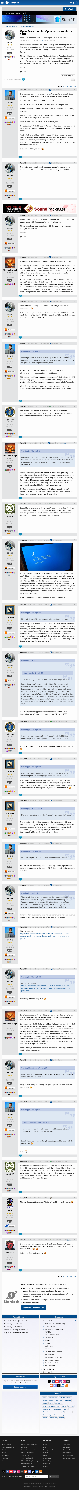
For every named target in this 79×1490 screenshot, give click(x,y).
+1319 (10, 628)
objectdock (59, 1400)
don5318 (10, 1252)
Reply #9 (23, 504)
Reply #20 (23, 1011)
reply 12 (38, 729)
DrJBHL (10, 102)
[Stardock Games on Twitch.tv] (61, 1381)
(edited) (64, 443)
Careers (45, 1452)
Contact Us (46, 1463)
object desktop (47, 1415)
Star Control (25, 1455)
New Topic (69, 9)
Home (5, 26)
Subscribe (54, 1477)
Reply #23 (23, 1161)
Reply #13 (23, 722)
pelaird (10, 42)
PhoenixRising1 (10, 270)
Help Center (66, 1444)
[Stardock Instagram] (64, 1381)
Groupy (4, 1461)
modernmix (53, 1418)
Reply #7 (23, 407)
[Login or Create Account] (71, 3)
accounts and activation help (51, 1406)
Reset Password (68, 1455)
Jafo (10, 1210)
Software (5, 1441)
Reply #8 (23, 443)
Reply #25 (23, 1240)
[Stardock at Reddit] (51, 1385)
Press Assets (47, 1458)
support (61, 1418)
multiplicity (67, 1400)
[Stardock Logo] (11, 2)
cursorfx (53, 1412)
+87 (10, 527)
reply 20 (44, 1068)
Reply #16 (23, 843)
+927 (9, 53)
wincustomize (47, 1409)
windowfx (69, 1412)
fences (44, 1397)
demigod (61, 1412)
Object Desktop (6, 1444)
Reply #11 (23, 605)
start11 (66, 1409)
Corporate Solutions (8, 1447)
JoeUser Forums (57, 1198)
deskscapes (58, 1403)
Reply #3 (23, 215)
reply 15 (34, 893)
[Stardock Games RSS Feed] (66, 1385)
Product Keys (67, 1452)
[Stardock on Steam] (68, 1381)
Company (47, 1441)
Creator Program (48, 1461)
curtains (45, 1418)
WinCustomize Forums (58, 407)
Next (70, 87)
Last (74, 87)
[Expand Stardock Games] (41, 1369)
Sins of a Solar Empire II (28, 1452)
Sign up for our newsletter (13, 1477)
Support (66, 1441)
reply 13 (39, 808)
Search (18, 13)
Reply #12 (23, 652)
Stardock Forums (49, 40)
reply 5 (37, 351)
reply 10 (38, 613)
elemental (56, 1415)
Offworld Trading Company (29, 1461)
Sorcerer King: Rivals (27, 1466)
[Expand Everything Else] (41, 1372)
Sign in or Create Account (33, 1307)
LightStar (10, 419)
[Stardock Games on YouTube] (57, 1381)
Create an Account (68, 1450)
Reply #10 (23, 540)
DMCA (46, 1486)
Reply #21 (23, 1060)
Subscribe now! (20, 1387)
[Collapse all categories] (75, 1320)
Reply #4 (23, 257)
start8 (51, 1403)
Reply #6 (23, 343)
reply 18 (38, 977)
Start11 (4, 1450)
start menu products (65, 1397)
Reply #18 (23, 927)
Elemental (24, 1447)
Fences (4, 1452)
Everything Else (13, 26)
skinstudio (45, 1412)
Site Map (52, 1486)
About (45, 1444)
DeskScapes (5, 1455)
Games (23, 1441)
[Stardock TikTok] (59, 1385)
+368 (9, 280)
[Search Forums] (77, 3)
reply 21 (38, 1110)
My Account (66, 1447)
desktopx (71, 1406)
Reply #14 (23, 759)
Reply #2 (23, 163)
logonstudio (65, 1415)
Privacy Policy (27, 1486)
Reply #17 (23, 885)
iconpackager (57, 1409)
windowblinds (53, 1397)
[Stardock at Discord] (55, 1385)
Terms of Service (38, 1486)
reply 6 (37, 451)
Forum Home (10, 13)
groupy (45, 1403)
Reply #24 (23, 1198)
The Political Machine (27, 1458)
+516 (9, 1263)
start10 (64, 1406)
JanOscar (10, 617)
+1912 (10, 1221)
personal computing (68, 76)
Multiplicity (5, 1458)
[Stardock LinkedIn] (62, 1385)
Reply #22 (23, 1102)
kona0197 (10, 516)
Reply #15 (23, 801)
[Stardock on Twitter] (49, 1381)
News (45, 1455)
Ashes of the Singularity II (29, 1444)
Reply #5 (23, 301)
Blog (44, 1447)
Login (25, 13)
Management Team (49, 1450)
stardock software (48, 1400)
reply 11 (34, 660)
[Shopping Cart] (74, 3)
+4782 (10, 113)
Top (74, 90)
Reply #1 (23, 90)
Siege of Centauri (26, 1463)
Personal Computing (26, 26)
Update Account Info (69, 1458)
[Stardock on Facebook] (53, 1381)
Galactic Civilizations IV (28, 1450)
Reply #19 (23, 969)
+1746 (10, 430)
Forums (45, 1466)
